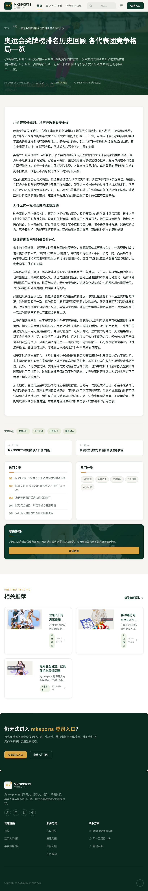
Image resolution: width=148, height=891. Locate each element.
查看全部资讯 (132, 597)
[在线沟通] (16, 812)
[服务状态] (32, 812)
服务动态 (69, 431)
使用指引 (54, 431)
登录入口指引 (54, 5)
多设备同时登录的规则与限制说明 (34, 513)
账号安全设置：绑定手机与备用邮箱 (35, 505)
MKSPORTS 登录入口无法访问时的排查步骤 (40, 478)
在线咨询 (74, 550)
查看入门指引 (41, 754)
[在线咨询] (121, 5)
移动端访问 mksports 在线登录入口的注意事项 (40, 487)
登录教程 (117, 479)
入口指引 (87, 479)
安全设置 (131, 479)
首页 (39, 5)
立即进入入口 (15, 754)
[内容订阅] (24, 812)
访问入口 (135, 5)
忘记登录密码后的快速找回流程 (33, 497)
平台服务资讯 (74, 5)
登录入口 (23, 431)
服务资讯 (102, 479)
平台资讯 (38, 431)
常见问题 (87, 487)
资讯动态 (52, 838)
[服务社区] (7, 812)
